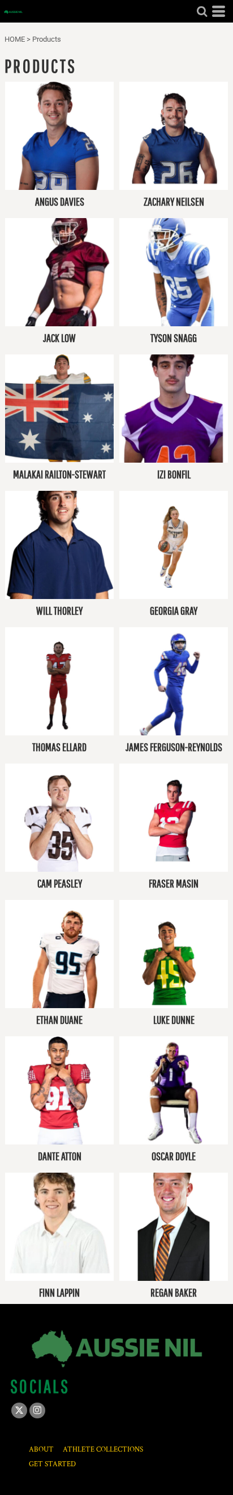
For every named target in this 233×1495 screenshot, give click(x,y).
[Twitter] (19, 1410)
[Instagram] (37, 1410)
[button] (202, 11)
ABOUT (41, 1449)
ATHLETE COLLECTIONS (103, 1449)
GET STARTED (52, 1464)
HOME (15, 39)
